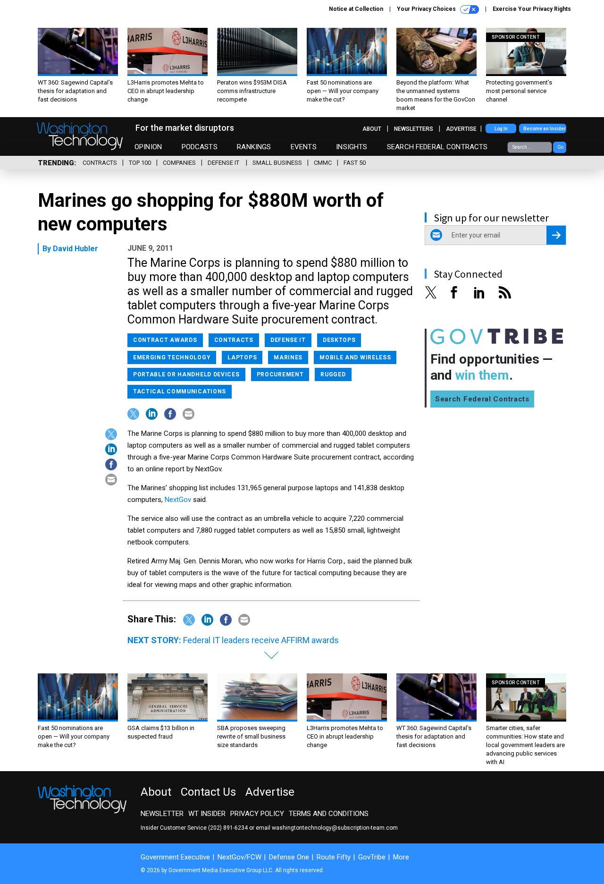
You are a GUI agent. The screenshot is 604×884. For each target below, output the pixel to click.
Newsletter (162, 813)
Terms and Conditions (329, 813)
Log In (501, 128)
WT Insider (207, 813)
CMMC (323, 162)
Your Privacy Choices (427, 9)
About (371, 129)
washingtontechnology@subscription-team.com (335, 827)
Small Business (277, 162)
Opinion (148, 147)
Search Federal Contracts (437, 147)
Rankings (254, 147)
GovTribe (372, 857)
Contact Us (208, 792)
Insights (351, 147)
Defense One (289, 857)
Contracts (100, 162)
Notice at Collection (356, 9)
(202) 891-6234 (228, 827)
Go (560, 147)
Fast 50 (355, 162)
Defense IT (224, 162)
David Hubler (75, 248)
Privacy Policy (257, 813)
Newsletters (413, 129)
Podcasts (200, 147)
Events (304, 147)
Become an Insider (544, 128)
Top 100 (140, 162)
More (401, 857)
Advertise (461, 129)
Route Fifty (334, 857)
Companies (179, 162)
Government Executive (175, 857)
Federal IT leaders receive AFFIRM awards (261, 640)
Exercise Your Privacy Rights (532, 9)
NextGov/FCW (239, 857)
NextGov (178, 499)
